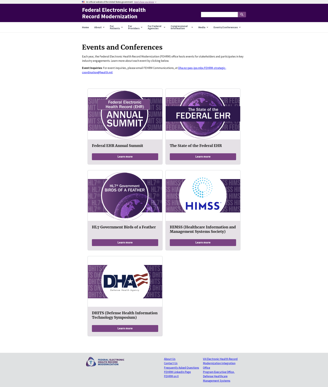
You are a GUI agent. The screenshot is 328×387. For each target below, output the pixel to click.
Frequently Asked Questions (181, 368)
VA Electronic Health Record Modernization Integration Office (220, 363)
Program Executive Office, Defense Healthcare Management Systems (219, 376)
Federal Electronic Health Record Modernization (114, 13)
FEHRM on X (171, 376)
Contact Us (170, 363)
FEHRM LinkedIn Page (177, 372)
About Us (169, 359)
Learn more (125, 156)
